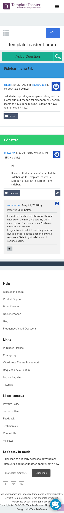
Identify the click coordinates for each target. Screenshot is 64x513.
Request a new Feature (17, 370)
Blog (5, 321)
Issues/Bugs (39, 85)
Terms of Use (11, 411)
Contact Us (9, 433)
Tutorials (8, 384)
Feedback (9, 418)
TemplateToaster (39, 509)
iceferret (8, 88)
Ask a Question (27, 56)
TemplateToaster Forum (32, 44)
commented (14, 205)
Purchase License (13, 348)
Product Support (13, 299)
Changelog (9, 355)
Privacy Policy (11, 404)
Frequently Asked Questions (19, 328)
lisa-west (42, 153)
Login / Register (12, 377)
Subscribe (41, 473)
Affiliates (8, 440)
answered (9, 153)
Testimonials (10, 426)
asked (7, 85)
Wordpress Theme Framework (21, 362)
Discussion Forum (13, 292)
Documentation (12, 314)
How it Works (11, 306)
